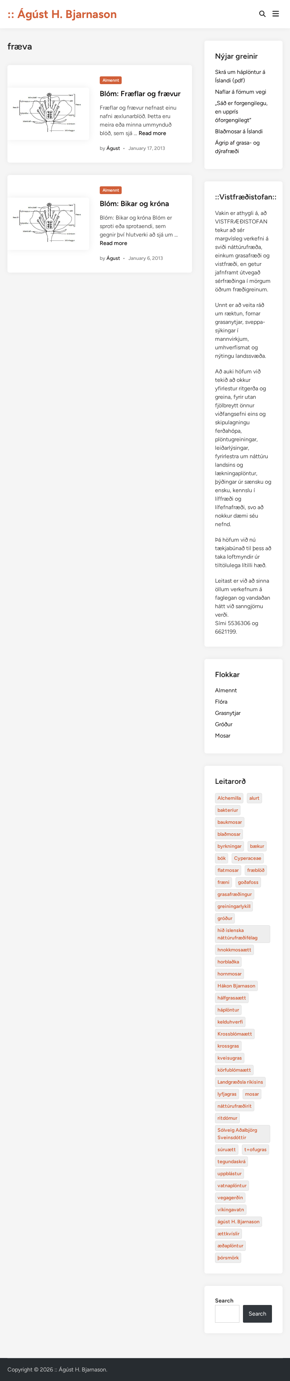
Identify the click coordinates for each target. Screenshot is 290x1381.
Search (224, 1300)
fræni (224, 882)
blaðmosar (229, 834)
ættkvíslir (228, 1234)
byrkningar (230, 846)
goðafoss (248, 882)
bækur (257, 846)
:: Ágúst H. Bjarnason (62, 14)
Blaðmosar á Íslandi (239, 131)
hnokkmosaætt (234, 950)
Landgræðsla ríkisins (240, 1082)
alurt (254, 798)
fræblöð (256, 870)
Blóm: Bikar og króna (134, 203)
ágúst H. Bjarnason (239, 1222)
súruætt (227, 1150)
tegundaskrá (231, 1162)
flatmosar (228, 870)
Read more (152, 133)
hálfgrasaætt (232, 998)
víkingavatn (231, 1210)
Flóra (221, 701)
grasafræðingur (235, 894)
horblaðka (228, 962)
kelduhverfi (230, 1022)
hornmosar (230, 974)
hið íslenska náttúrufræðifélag (237, 934)
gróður (225, 918)
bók (222, 858)
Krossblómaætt (235, 1034)
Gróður (223, 724)
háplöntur (228, 1010)
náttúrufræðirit (235, 1106)
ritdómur (227, 1118)
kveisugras (230, 1058)
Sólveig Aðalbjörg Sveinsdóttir (237, 1134)
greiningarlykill (234, 906)
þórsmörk (228, 1258)
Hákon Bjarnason (236, 986)
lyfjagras (227, 1094)
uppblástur (230, 1174)
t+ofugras (255, 1150)
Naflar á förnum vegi (240, 91)
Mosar (222, 735)
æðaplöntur (230, 1246)
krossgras (228, 1046)
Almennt (111, 80)
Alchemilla (229, 798)
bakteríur (228, 810)
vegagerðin (230, 1198)
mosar (252, 1094)
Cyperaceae (247, 858)
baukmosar (230, 822)
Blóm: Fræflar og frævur (140, 93)
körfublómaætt (234, 1070)
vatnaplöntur (232, 1186)
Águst (113, 148)
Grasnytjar (227, 713)
